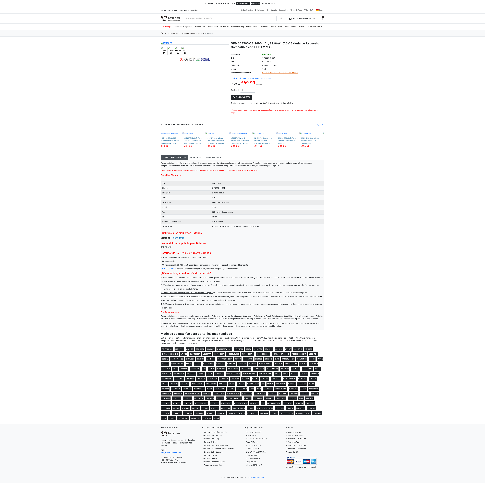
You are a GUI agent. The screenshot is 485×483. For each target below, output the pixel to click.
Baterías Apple (212, 27)
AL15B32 (278, 349)
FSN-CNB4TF (183, 418)
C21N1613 (299, 403)
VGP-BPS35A (211, 384)
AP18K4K (304, 374)
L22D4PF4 (264, 413)
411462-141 (195, 418)
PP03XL (251, 408)
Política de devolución (297, 439)
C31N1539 (187, 398)
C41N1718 (231, 364)
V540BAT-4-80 (218, 393)
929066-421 (166, 393)
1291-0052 (314, 364)
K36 (262, 403)
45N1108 (222, 384)
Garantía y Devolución (279, 10)
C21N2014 (220, 364)
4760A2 (211, 369)
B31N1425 (295, 369)
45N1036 (252, 364)
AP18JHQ (214, 408)
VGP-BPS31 (212, 379)
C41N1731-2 (281, 398)
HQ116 (209, 374)
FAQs (306, 10)
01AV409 (294, 374)
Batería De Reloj (210, 442)
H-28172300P (195, 354)
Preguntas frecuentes (297, 445)
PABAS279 (187, 389)
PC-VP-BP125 (167, 349)
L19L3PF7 (294, 393)
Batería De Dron (210, 455)
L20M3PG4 (258, 398)
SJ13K (209, 389)
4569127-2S (280, 384)
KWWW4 (290, 408)
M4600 (189, 364)
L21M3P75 (219, 374)
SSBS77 (176, 408)
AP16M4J (185, 408)
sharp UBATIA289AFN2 (255, 452)
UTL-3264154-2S (201, 403)
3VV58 (216, 418)
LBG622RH (310, 403)
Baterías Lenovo (276, 27)
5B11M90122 (199, 389)
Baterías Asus (200, 27)
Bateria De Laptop (211, 439)
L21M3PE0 (302, 379)
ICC (263, 384)
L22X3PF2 (166, 403)
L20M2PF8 (314, 374)
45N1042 (303, 364)
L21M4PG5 (176, 389)
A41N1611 (211, 359)
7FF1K (320, 359)
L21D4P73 (188, 413)
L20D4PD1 (313, 354)
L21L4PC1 (207, 418)
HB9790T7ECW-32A (233, 398)
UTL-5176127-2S (286, 413)
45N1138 (200, 359)
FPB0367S (179, 379)
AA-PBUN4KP (167, 379)
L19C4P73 (166, 398)
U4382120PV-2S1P (224, 349)
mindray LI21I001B (254, 465)
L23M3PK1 (298, 349)
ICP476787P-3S (233, 393)
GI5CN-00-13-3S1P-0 (170, 354)
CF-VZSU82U (242, 389)
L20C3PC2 (242, 364)
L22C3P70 (302, 384)
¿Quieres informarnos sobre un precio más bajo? (251, 78)
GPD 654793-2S (169, 269)
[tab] (174, 157)
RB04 (164, 418)
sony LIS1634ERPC (254, 445)
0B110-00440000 (273, 403)
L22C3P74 (235, 379)
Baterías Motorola (315, 27)
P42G (301, 398)
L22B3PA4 (184, 384)
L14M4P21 (258, 349)
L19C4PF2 (304, 393)
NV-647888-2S (272, 369)
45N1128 (308, 349)
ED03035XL (199, 413)
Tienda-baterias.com (255, 477)
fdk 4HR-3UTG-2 (253, 455)
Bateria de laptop (188, 33)
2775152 (258, 359)
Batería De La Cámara (213, 452)
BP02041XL (276, 379)
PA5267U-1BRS (280, 389)
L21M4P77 (269, 398)
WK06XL (165, 364)
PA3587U (195, 408)
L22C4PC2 (177, 398)
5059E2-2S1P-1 (248, 354)
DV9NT (288, 349)
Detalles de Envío (262, 10)
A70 (204, 369)
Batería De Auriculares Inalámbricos (219, 449)
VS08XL (270, 384)
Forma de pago (294, 442)
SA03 (252, 389)
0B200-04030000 (263, 354)
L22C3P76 (184, 369)
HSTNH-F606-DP (240, 403)
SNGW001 (190, 359)
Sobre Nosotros (247, 10)
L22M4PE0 (300, 408)
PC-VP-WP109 (259, 393)
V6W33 (303, 389)
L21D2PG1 (188, 403)
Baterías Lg (302, 27)
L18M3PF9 (268, 389)
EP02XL (274, 413)
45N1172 (240, 384)
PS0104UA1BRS (265, 374)
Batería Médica (210, 458)
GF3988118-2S (253, 384)
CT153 (248, 349)
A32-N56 (189, 349)
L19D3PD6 (224, 379)
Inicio (164, 33)
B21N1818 (272, 393)
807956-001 (195, 369)
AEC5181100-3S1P (299, 354)
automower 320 (252, 449)
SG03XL (165, 359)
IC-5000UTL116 (233, 354)
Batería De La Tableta (213, 436)
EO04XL (205, 408)
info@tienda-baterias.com (171, 453)
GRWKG (201, 374)
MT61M (184, 354)
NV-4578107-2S (239, 408)
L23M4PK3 (254, 403)
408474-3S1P (219, 354)
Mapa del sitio (294, 452)
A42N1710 (177, 403)
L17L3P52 (166, 413)
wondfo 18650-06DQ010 (256, 439)
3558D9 (238, 359)
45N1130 (314, 393)
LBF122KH (280, 408)
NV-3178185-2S (177, 364)
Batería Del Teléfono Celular (215, 432)
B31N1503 (178, 393)
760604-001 (166, 374)
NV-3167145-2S (177, 359)
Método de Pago (295, 10)
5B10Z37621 (314, 389)
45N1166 (312, 379)
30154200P (248, 359)
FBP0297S (221, 413)
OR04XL (172, 418)
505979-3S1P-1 (197, 384)
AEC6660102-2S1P (303, 413)
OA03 (175, 369)
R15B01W (265, 379)
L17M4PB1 (239, 349)
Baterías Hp (224, 27)
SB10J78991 (307, 369)
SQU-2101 (269, 349)
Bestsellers (255, 3)
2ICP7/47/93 (178, 238)
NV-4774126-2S (289, 379)
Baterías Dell (263, 27)
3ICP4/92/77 (252, 413)
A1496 (285, 374)
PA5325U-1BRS (291, 364)
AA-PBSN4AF (233, 369)
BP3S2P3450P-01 (249, 374)
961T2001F (198, 398)
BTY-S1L (220, 398)
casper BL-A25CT (253, 432)
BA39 (277, 359)
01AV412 (291, 384)
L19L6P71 (174, 384)
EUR (311, 10)
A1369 (317, 369)
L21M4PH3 (177, 413)
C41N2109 (285, 369)
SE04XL (197, 364)
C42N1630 (221, 369)
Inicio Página (168, 27)
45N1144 (165, 389)
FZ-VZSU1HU (208, 364)
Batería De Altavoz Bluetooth (216, 445)
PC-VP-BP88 (246, 369)
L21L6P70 (210, 398)
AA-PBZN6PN (179, 374)
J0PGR (164, 384)
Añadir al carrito (243, 97)
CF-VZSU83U (220, 389)
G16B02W (207, 393)
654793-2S (165, 238)
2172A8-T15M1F (265, 364)
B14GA (312, 359)
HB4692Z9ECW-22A (192, 393)
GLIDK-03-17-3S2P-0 (265, 408)
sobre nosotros (294, 432)
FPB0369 (309, 398)
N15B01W (210, 413)
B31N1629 (200, 349)
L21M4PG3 (225, 408)
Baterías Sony (251, 27)
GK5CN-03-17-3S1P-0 (280, 354)
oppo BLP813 (252, 442)
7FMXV (311, 384)
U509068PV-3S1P (233, 374)
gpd (200, 33)
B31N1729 (214, 403)
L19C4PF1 (283, 393)
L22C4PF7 (207, 354)
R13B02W (210, 349)
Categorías (174, 33)
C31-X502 (268, 359)
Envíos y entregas (295, 436)
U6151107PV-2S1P (224, 359)
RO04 (259, 389)
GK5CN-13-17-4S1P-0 (236, 413)
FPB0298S (166, 408)
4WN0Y (277, 374)
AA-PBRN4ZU (258, 369)
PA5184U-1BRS (288, 359)
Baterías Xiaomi (290, 27)
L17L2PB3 (191, 374)
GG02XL (247, 398)
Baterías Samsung (237, 27)
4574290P (245, 379)
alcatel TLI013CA (253, 458)
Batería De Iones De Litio (214, 462)
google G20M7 (252, 462)
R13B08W (292, 398)
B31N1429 (317, 413)
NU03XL (231, 389)
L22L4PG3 (311, 408)
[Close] (482, 3)
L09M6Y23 (179, 349)
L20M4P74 (201, 379)
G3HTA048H (247, 393)
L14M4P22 (293, 389)
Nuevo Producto (243, 3)
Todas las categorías (183, 27)
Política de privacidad (297, 449)
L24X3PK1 (190, 379)
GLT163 (255, 379)
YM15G (232, 384)
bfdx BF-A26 (251, 436)
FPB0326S (166, 369)
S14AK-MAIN (302, 359)
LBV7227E (278, 364)
